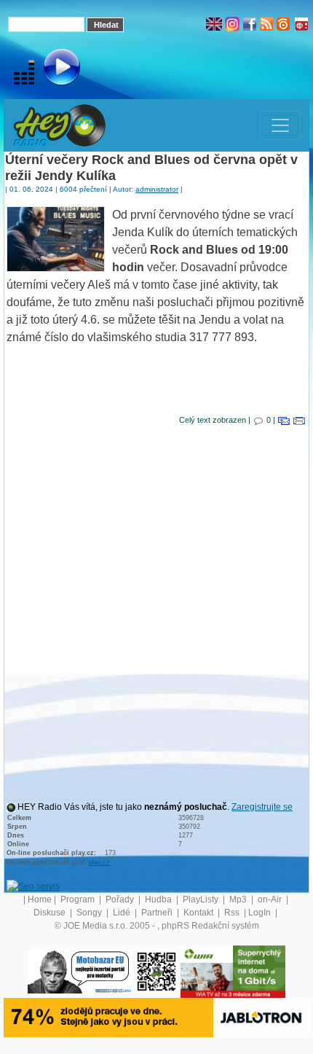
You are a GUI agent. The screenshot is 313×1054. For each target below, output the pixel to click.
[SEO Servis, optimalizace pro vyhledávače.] (33, 886)
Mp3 (239, 899)
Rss (233, 912)
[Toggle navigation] (280, 125)
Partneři (158, 912)
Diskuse (50, 912)
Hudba (159, 899)
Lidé (122, 912)
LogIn (260, 912)
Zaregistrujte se (262, 807)
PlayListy (202, 899)
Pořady (121, 899)
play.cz (99, 862)
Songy (90, 912)
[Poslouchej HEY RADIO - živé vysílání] (49, 69)
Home (40, 899)
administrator (156, 189)
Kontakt (199, 912)
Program (78, 899)
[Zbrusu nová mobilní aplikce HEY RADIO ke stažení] (156, 971)
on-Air (271, 899)
